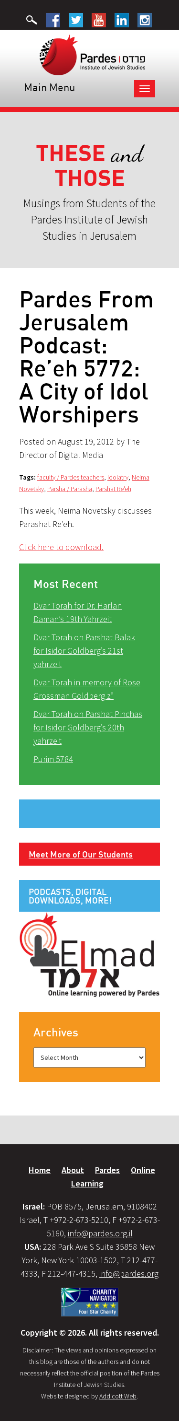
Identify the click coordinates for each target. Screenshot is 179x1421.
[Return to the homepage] (92, 54)
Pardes (107, 1169)
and (89, 165)
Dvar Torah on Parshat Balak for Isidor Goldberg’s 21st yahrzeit (84, 650)
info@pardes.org (128, 1273)
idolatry (117, 477)
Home (40, 1169)
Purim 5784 (53, 758)
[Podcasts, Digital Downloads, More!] (89, 954)
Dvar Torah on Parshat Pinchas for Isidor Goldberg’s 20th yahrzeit (87, 727)
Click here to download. (61, 546)
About (73, 1169)
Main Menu (49, 87)
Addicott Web (118, 1396)
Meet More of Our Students (81, 854)
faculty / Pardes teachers (70, 477)
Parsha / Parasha (69, 488)
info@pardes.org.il (100, 1233)
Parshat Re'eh (113, 488)
